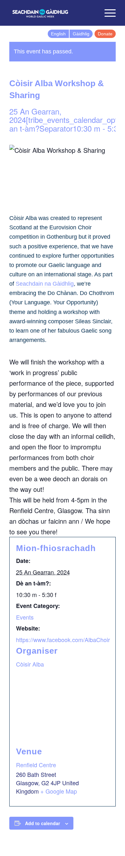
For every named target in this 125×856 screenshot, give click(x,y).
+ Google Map (58, 791)
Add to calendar (42, 823)
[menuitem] (92, 13)
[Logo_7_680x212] (51, 13)
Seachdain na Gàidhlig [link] (45, 284)
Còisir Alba (30, 664)
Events (25, 617)
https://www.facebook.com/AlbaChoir (63, 639)
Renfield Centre (36, 764)
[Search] (92, 13)
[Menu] (107, 13)
